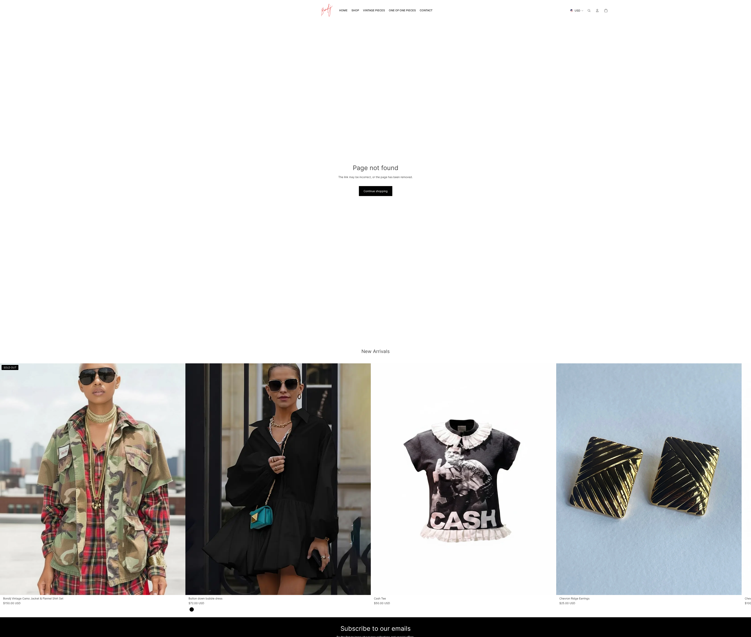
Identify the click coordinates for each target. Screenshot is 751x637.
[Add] (550, 588)
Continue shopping (376, 191)
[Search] (589, 10)
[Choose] (364, 588)
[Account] (597, 10)
